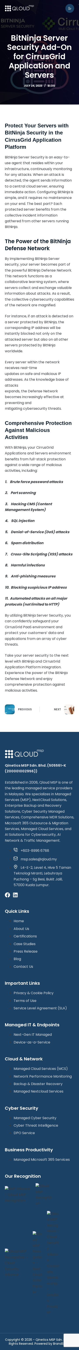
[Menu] (69, 8)
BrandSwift (61, 1343)
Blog (51, 86)
